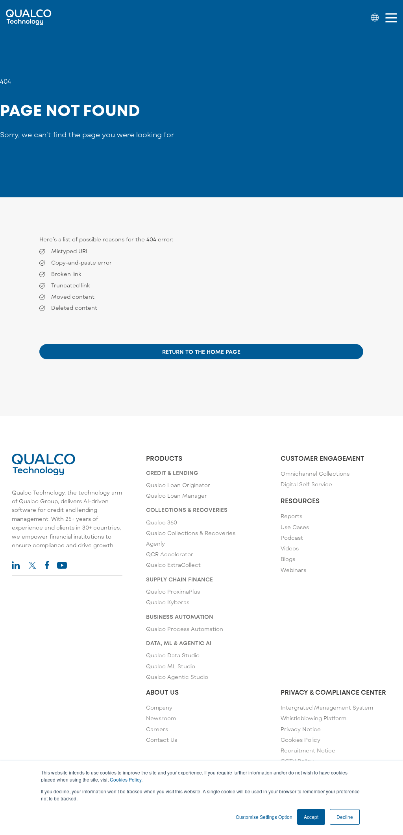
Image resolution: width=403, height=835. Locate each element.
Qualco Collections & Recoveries (190, 533)
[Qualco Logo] (29, 17)
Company (159, 707)
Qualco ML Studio (170, 666)
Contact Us (161, 739)
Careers (157, 729)
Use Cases (295, 527)
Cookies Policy (125, 779)
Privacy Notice (301, 729)
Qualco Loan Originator (178, 485)
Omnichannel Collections (315, 473)
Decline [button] (344, 816)
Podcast (292, 537)
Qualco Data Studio (173, 655)
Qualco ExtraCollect (173, 564)
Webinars (293, 569)
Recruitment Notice (308, 750)
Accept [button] (311, 816)
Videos (290, 548)
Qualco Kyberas (167, 602)
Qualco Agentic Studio (177, 676)
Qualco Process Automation (184, 628)
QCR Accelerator (169, 554)
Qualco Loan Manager (176, 495)
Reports (291, 516)
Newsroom (161, 718)
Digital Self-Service (306, 484)
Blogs (288, 558)
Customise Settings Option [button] (264, 816)
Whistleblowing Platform (313, 718)
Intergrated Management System (327, 707)
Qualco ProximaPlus (173, 591)
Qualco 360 (161, 522)
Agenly (155, 543)
